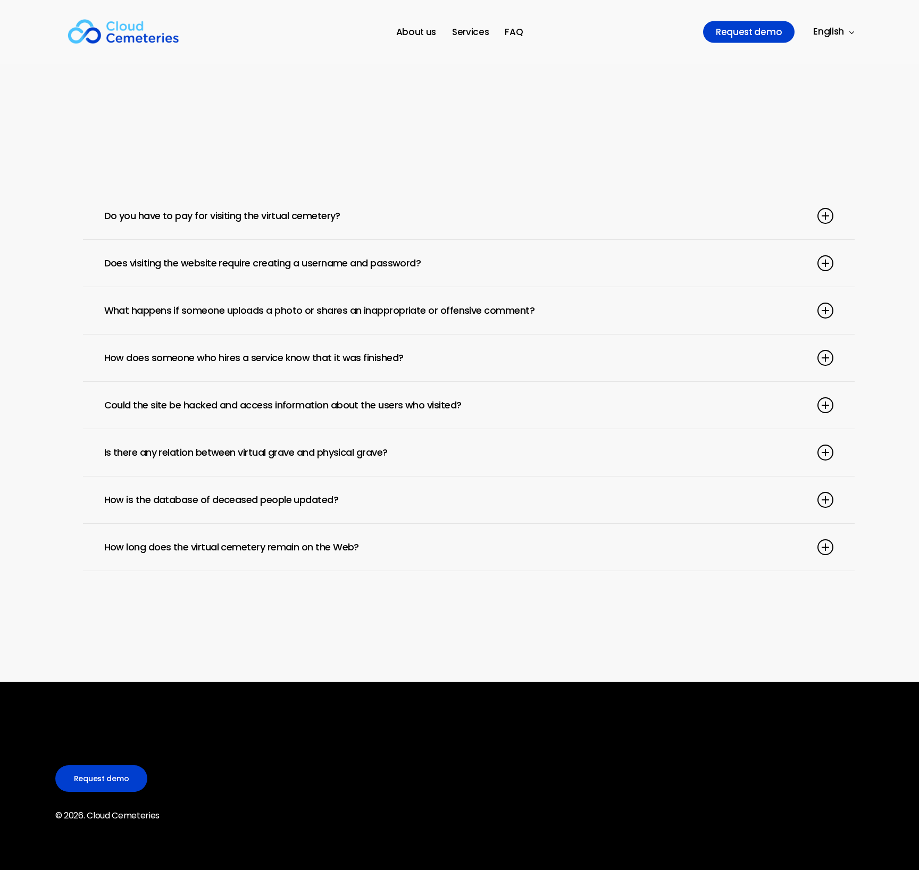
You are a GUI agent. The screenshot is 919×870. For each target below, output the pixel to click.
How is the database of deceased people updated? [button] (221, 499)
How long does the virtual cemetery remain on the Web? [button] (231, 547)
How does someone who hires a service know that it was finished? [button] (254, 357)
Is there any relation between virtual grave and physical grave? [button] (246, 452)
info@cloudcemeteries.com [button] (674, 844)
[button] (101, 778)
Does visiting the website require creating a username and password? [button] (262, 263)
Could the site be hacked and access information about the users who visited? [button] (283, 405)
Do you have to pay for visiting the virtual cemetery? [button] (222, 215)
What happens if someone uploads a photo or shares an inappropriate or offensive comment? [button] (319, 310)
